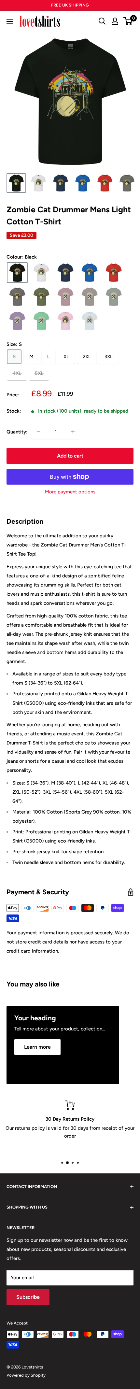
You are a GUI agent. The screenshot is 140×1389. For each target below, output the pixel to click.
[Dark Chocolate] (89, 296)
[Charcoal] (17, 296)
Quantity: (17, 432)
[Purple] (17, 320)
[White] (41, 272)
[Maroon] (65, 296)
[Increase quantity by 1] (73, 432)
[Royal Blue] (89, 272)
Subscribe (28, 1297)
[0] (128, 21)
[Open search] (102, 21)
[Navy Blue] (65, 272)
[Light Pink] (65, 320)
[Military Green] (41, 296)
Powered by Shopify (26, 1375)
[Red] (113, 272)
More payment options (70, 492)
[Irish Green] (41, 320)
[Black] (17, 272)
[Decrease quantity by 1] (38, 432)
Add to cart (70, 456)
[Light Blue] (89, 320)
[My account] (115, 21)
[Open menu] (10, 21)
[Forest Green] (113, 296)
